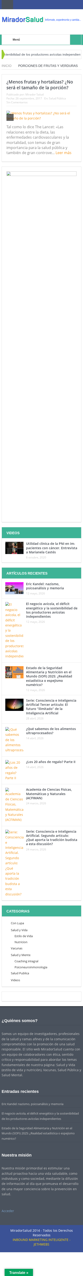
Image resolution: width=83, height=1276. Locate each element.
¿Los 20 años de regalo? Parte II (50, 762)
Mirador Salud (34, 94)
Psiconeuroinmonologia (31, 967)
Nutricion (21, 942)
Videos (15, 980)
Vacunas (16, 948)
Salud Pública (57, 98)
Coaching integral (26, 961)
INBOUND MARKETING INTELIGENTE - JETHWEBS (42, 1241)
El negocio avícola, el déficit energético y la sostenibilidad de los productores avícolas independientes (51, 610)
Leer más (64, 152)
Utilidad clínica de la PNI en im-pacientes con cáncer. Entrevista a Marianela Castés (51, 547)
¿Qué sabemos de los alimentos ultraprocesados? (51, 731)
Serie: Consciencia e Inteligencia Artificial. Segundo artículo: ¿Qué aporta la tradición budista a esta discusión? (51, 837)
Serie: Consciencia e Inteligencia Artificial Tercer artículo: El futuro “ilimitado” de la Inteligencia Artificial (51, 706)
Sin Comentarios (17, 102)
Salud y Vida (19, 930)
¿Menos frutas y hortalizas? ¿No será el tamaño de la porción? (39, 85)
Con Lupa (17, 923)
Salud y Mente (20, 955)
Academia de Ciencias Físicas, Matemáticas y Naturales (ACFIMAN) (49, 793)
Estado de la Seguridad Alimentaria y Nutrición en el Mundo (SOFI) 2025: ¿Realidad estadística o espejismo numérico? (49, 676)
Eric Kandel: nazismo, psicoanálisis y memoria (45, 586)
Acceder (8, 1211)
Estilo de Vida (24, 936)
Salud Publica (20, 973)
